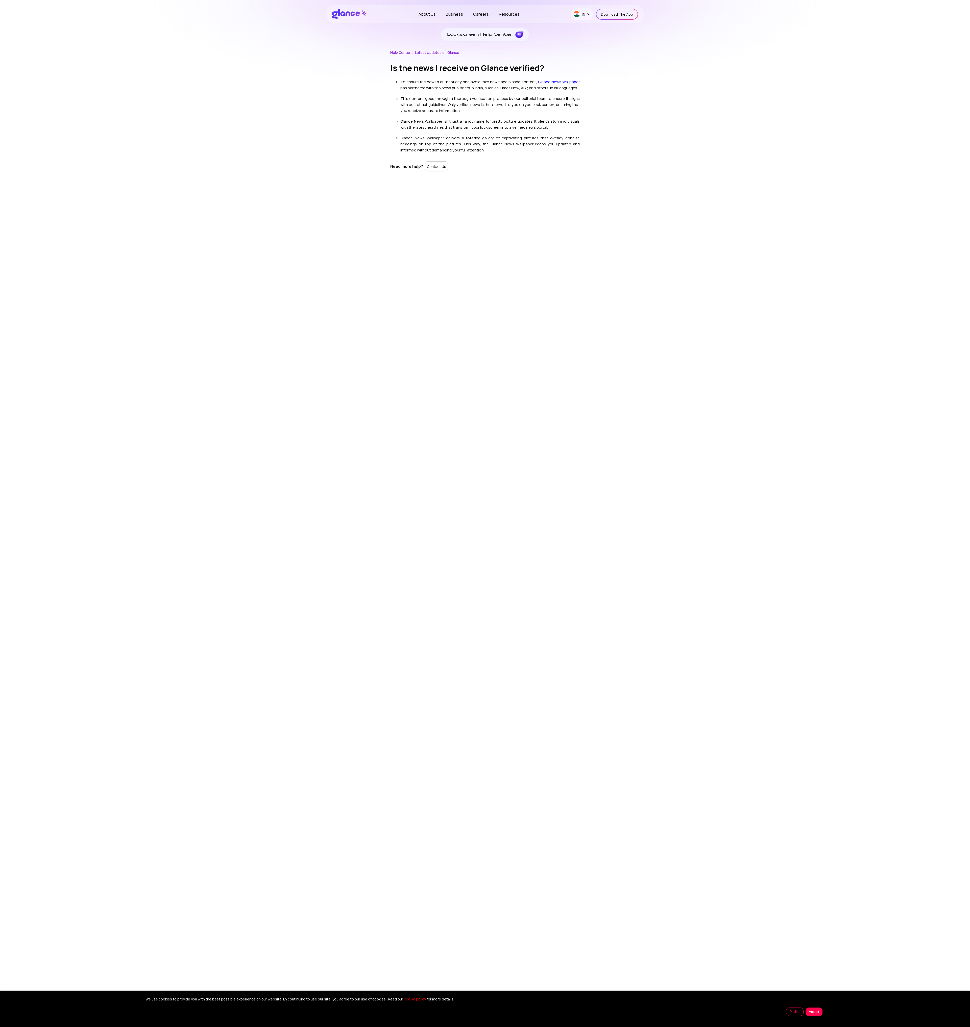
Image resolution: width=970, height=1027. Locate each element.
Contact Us (436, 166)
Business (454, 14)
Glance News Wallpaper (559, 81)
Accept (814, 1012)
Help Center (400, 52)
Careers (481, 14)
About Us (427, 14)
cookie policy (415, 999)
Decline (794, 1012)
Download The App (617, 14)
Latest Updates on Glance (437, 52)
